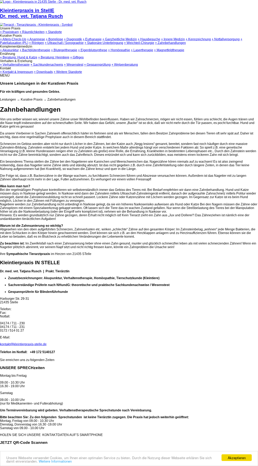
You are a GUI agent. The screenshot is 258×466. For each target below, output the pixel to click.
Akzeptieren (237, 457)
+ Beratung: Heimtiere (53, 57)
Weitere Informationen (55, 461)
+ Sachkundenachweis (46, 64)
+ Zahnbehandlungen (170, 43)
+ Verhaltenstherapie (15, 64)
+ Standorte (53, 32)
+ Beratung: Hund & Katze (18, 57)
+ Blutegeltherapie (64, 50)
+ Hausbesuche (149, 39)
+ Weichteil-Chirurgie (139, 43)
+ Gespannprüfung (97, 64)
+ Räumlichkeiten (32, 32)
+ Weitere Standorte (68, 72)
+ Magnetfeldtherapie (169, 50)
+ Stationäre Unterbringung (103, 43)
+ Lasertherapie (142, 50)
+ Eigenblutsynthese (92, 50)
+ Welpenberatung (124, 64)
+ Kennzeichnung (198, 39)
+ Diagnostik (73, 39)
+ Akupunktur (9, 50)
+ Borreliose (54, 39)
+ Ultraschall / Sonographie (64, 43)
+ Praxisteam (9, 32)
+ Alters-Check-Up (13, 39)
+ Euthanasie (92, 39)
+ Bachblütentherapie (35, 50)
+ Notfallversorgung (226, 39)
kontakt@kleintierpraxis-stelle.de (23, 344)
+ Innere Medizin (173, 39)
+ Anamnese (36, 39)
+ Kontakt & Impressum (16, 72)
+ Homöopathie (119, 50)
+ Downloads (43, 72)
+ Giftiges (77, 57)
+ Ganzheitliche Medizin (119, 39)
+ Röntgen (36, 43)
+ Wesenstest (73, 64)
